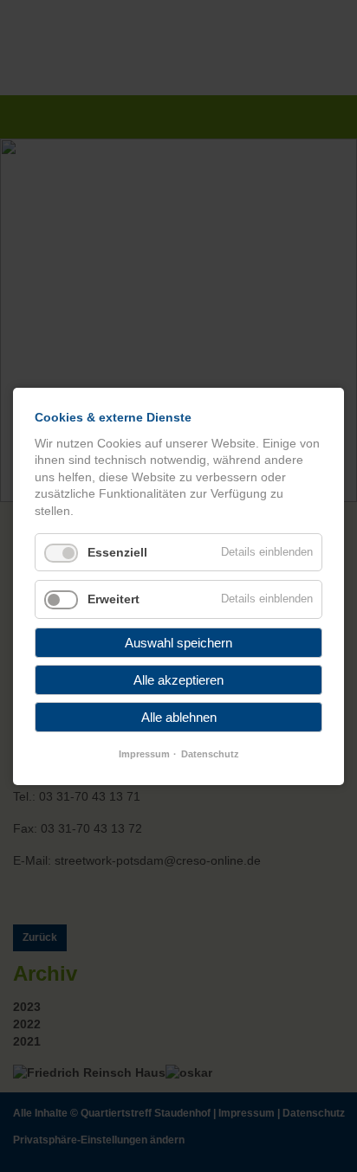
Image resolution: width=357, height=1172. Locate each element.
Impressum (144, 754)
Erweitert (114, 599)
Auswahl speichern (178, 642)
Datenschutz (210, 754)
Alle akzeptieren (178, 680)
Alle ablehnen (179, 717)
